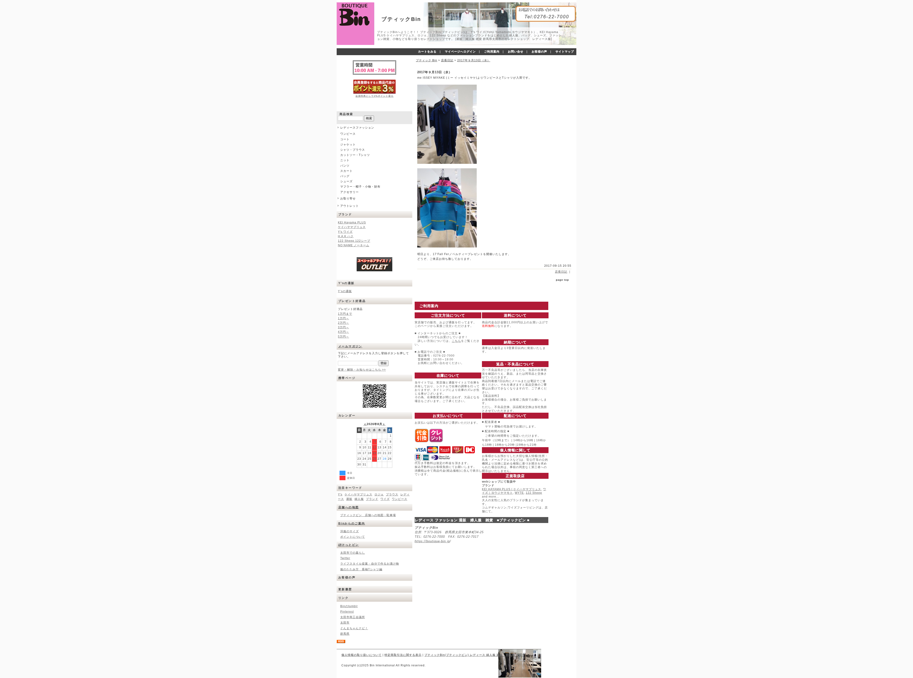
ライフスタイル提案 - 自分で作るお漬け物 (369, 563)
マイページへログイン (460, 51)
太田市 (345, 622)
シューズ (346, 181)
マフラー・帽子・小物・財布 (360, 186)
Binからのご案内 (351, 523)
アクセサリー (349, 192)
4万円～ (343, 332)
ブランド (372, 499)
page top (562, 279)
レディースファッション (357, 127)
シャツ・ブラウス (352, 149)
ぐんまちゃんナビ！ (354, 628)
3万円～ (343, 327)
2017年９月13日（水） (473, 60)
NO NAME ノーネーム (353, 245)
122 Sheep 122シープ (354, 240)
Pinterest (347, 611)
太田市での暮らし (352, 552)
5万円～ (343, 336)
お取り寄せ (348, 198)
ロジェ (379, 494)
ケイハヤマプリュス (352, 227)
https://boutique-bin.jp (432, 541)
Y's (340, 494)
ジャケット (348, 144)
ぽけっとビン (348, 545)
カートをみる (427, 51)
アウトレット (349, 206)
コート (345, 139)
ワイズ (385, 499)
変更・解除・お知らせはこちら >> (362, 369)
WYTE (519, 492)
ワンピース (348, 134)
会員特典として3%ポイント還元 (374, 96)
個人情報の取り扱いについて (361, 655)
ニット (345, 160)
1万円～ (343, 318)
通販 (349, 499)
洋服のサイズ (349, 531)
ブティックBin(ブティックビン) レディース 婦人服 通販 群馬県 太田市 (474, 655)
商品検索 (346, 114)
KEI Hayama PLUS (352, 222)
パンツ (345, 165)
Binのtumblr (349, 606)
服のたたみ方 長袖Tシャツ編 (361, 569)
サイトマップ (564, 51)
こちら (456, 341)
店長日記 (447, 60)
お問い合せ (515, 51)
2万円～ (343, 322)
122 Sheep (534, 492)
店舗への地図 (348, 507)
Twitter (345, 558)
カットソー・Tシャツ (355, 155)
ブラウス (392, 494)
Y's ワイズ (345, 231)
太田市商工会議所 (352, 617)
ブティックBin (401, 19)
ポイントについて (352, 536)
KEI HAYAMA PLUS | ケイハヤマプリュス (511, 489)
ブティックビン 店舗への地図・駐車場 (368, 515)
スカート (346, 171)
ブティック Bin (426, 60)
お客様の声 (539, 51)
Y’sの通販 (345, 291)
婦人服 (359, 499)
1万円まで (345, 313)
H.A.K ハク (346, 236)
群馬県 (345, 633)
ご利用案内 (492, 51)
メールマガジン (350, 346)
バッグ (345, 176)
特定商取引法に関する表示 (403, 655)
